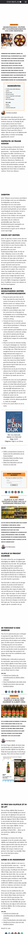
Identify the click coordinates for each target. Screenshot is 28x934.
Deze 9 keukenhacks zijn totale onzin (14, 682)
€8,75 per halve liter (11, 752)
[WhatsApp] (22, 493)
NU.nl (3, 600)
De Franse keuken (6, 147)
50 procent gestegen (19, 817)
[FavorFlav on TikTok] (18, 493)
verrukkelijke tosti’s (6, 65)
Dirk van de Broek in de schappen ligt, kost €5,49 (13, 747)
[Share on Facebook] (6, 493)
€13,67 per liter (5, 870)
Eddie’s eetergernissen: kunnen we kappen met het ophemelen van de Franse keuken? (13, 454)
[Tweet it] (9, 493)
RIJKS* (9, 56)
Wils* (20, 56)
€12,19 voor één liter (13, 897)
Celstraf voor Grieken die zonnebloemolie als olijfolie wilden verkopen (13, 678)
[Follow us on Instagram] (12, 493)
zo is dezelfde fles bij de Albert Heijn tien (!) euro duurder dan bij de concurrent (12, 570)
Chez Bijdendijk (15, 435)
